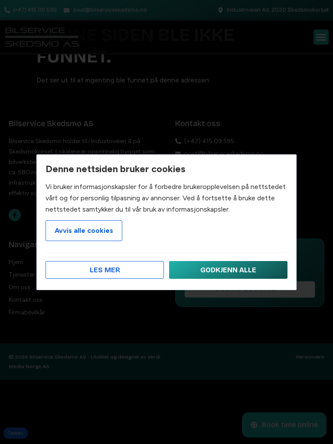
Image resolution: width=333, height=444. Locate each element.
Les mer (105, 270)
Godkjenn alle (228, 270)
